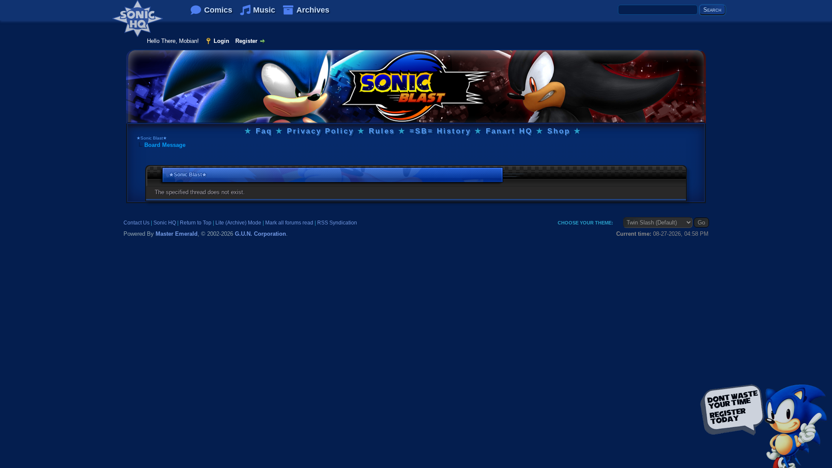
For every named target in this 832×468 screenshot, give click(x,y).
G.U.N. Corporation (260, 234)
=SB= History (440, 131)
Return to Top (195, 223)
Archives (312, 10)
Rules (382, 131)
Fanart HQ (509, 131)
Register (246, 41)
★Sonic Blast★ (151, 138)
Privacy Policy (320, 131)
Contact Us (137, 223)
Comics (218, 10)
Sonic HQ (164, 223)
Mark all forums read (289, 223)
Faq (264, 131)
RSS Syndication (337, 223)
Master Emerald (177, 234)
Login (221, 41)
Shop (558, 131)
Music (264, 10)
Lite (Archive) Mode (238, 223)
